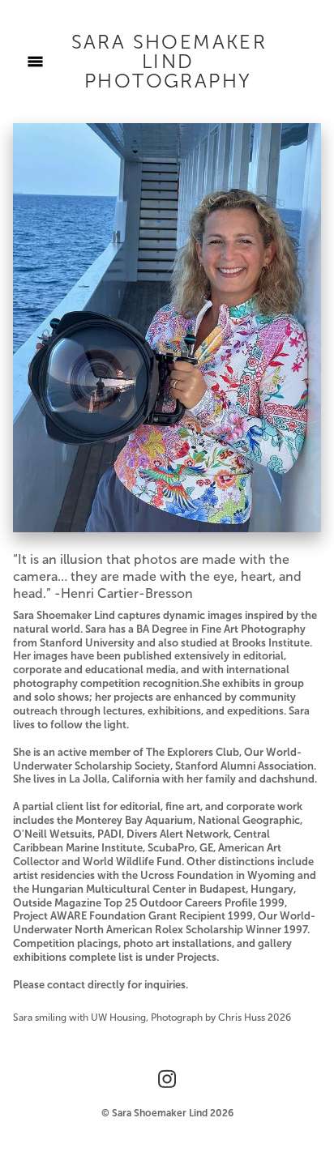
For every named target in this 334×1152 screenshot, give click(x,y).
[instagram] (167, 1080)
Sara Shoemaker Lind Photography (169, 62)
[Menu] (35, 62)
